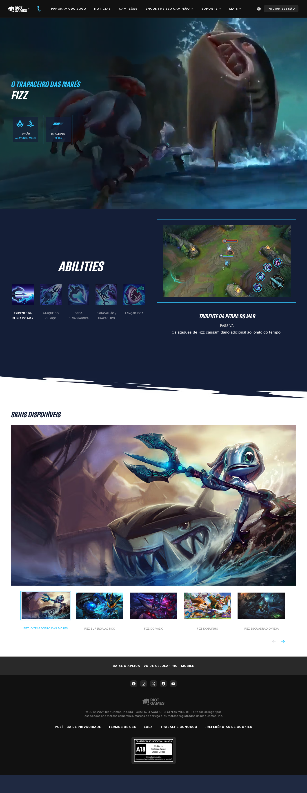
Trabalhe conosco (179, 727)
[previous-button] (274, 642)
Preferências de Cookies (228, 727)
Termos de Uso (122, 727)
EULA (148, 727)
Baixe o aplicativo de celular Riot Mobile (153, 666)
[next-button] (283, 642)
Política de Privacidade (78, 727)
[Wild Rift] (38, 9)
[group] (78, 302)
